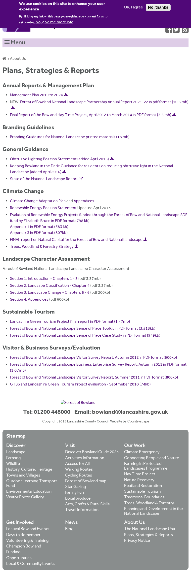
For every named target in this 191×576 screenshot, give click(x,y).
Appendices (84, 201)
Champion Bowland (23, 546)
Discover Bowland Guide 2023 (92, 452)
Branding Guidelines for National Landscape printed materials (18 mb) (70, 137)
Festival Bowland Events (27, 529)
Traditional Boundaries (144, 497)
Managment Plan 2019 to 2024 (36, 95)
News (71, 522)
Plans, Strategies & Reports (148, 535)
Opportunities (19, 558)
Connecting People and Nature (151, 458)
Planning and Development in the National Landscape (153, 511)
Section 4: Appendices (29, 300)
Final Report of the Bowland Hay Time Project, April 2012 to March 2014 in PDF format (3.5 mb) (90, 115)
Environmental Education (28, 492)
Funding (13, 552)
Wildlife (13, 464)
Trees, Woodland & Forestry (149, 503)
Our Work (134, 445)
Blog (69, 529)
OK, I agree (133, 7)
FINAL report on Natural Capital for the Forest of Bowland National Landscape (76, 240)
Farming (13, 458)
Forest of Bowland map (85, 481)
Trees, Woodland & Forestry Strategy (42, 247)
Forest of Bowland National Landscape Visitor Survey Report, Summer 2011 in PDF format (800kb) (94, 378)
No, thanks (158, 7)
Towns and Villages (23, 476)
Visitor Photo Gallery (25, 497)
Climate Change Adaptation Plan (38, 201)
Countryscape (138, 421)
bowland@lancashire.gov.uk (130, 412)
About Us (18, 59)
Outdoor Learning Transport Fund (31, 484)
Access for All (77, 464)
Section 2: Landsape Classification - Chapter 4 (50, 286)
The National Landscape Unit (149, 529)
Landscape (15, 452)
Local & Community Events (30, 564)
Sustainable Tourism (142, 492)
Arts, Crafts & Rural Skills (87, 504)
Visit (70, 445)
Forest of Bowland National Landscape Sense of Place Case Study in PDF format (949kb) (85, 336)
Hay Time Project (139, 474)
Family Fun (74, 493)
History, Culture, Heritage (29, 470)
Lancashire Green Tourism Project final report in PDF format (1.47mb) (70, 322)
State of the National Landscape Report (44, 179)
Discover (16, 445)
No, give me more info (54, 22)
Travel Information (81, 510)
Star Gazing (75, 487)
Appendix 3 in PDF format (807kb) (39, 233)
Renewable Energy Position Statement (43, 208)
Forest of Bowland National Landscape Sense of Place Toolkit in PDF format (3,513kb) (82, 329)
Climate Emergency (141, 452)
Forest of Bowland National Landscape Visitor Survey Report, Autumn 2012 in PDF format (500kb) (93, 358)
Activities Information (84, 458)
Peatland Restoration (143, 486)
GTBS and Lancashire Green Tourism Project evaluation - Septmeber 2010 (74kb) (80, 384)
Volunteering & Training (27, 541)
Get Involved (20, 522)
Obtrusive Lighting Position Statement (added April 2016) (59, 159)
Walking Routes (79, 470)
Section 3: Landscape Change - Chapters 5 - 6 (50, 293)
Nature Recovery (139, 480)
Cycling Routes (78, 476)
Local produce (78, 499)
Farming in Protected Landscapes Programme (145, 466)
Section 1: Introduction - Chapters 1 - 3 (44, 279)
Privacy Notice (137, 541)
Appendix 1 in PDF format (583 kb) (39, 227)
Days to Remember (23, 535)
